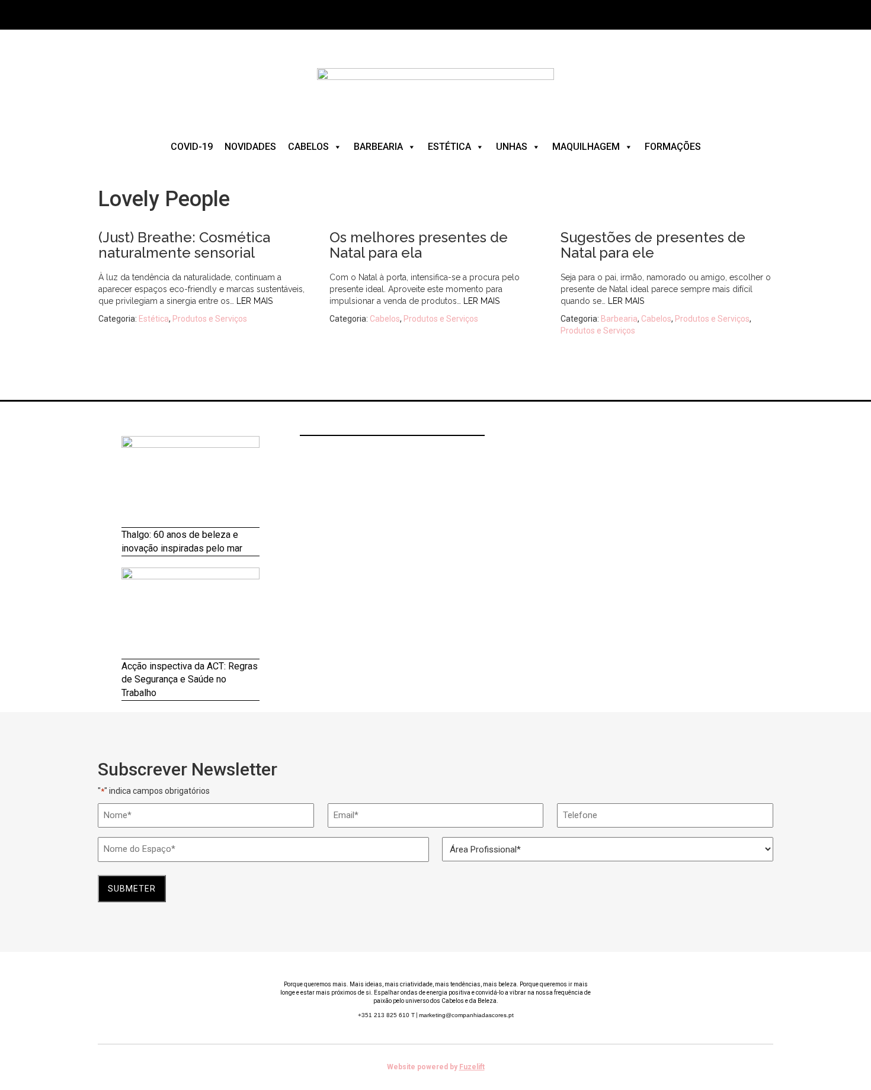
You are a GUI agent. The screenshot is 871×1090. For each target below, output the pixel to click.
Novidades (250, 146)
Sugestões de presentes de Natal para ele (653, 245)
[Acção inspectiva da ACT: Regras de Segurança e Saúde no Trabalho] (190, 613)
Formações (673, 146)
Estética (449, 146)
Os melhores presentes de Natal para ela (418, 245)
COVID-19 (192, 146)
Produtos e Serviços (209, 318)
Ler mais (254, 301)
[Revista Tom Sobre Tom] (435, 88)
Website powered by (436, 1067)
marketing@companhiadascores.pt (466, 1015)
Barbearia (378, 146)
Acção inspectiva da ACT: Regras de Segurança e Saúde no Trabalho (189, 680)
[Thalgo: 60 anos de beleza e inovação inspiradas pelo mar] (190, 482)
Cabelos (308, 146)
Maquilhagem (586, 146)
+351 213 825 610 (386, 1015)
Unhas (511, 146)
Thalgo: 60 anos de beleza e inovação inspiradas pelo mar (181, 541)
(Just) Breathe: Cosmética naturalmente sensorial (184, 245)
